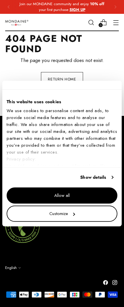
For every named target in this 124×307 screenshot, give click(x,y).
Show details (93, 177)
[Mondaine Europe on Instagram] (115, 284)
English (11, 267)
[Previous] (8, 7)
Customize (58, 213)
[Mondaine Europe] (16, 22)
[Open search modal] (91, 22)
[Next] (115, 7)
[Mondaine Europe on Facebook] (106, 284)
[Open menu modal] (116, 22)
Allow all (62, 195)
